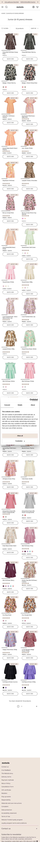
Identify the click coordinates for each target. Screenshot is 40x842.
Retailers (4, 793)
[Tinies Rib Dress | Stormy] (30, 41)
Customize (18, 441)
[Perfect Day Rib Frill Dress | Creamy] (30, 570)
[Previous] (2, 2)
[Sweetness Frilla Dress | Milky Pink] (30, 105)
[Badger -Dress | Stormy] (10, 72)
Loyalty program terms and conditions (14, 823)
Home (3, 13)
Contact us (5, 767)
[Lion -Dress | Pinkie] (30, 137)
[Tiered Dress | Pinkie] (10, 271)
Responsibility (6, 800)
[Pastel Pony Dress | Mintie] (30, 338)
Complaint (4, 806)
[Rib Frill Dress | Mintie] (10, 370)
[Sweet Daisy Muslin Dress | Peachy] (10, 137)
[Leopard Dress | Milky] (10, 338)
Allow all (20, 436)
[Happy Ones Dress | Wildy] (10, 639)
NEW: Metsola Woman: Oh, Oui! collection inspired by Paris (22, 2)
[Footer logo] (5, 763)
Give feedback (6, 770)
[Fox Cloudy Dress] (30, 604)
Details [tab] (20, 405)
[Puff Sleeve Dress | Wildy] (30, 671)
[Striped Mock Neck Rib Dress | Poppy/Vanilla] (10, 500)
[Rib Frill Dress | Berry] (10, 570)
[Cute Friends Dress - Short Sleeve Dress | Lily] (10, 306)
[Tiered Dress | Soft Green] (30, 237)
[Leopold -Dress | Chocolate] (30, 170)
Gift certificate (6, 790)
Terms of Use (5, 816)
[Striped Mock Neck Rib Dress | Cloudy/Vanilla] (30, 500)
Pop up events (6, 796)
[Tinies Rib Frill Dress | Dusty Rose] (10, 41)
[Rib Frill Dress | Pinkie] (30, 370)
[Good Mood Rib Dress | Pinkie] (10, 237)
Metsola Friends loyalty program (12, 820)
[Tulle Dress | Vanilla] (30, 468)
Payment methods (7, 780)
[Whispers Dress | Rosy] (10, 468)
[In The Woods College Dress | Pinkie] (30, 639)
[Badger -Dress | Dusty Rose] (30, 72)
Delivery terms (6, 777)
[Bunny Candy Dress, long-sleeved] (30, 202)
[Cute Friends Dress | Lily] (30, 306)
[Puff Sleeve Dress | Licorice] (10, 671)
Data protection (6, 810)
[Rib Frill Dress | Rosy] (30, 535)
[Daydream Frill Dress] (10, 170)
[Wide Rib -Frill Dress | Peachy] (10, 105)
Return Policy (5, 783)
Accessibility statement (9, 813)
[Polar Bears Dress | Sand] (10, 535)
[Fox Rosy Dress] (10, 604)
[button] (25, 119)
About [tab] (33, 405)
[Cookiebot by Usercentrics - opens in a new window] (30, 400)
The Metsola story (7, 773)
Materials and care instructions (11, 803)
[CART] (37, 7)
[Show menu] (2, 7)
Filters (5, 28)
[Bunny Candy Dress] (10, 202)
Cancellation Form (7, 786)
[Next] (38, 2)
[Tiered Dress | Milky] (30, 271)
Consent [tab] (7, 405)
